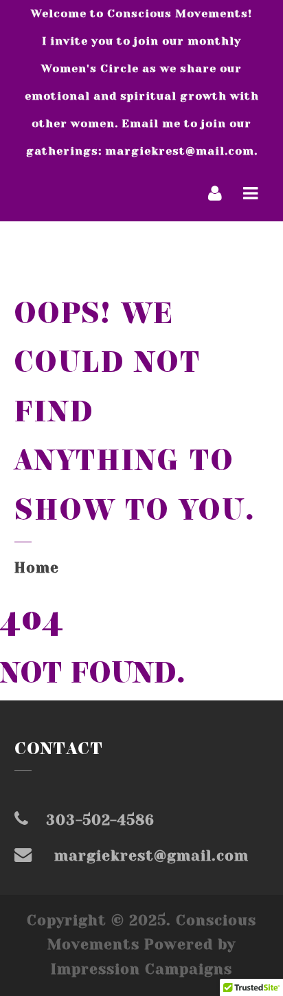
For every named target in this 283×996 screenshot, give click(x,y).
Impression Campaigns (141, 969)
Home (36, 568)
